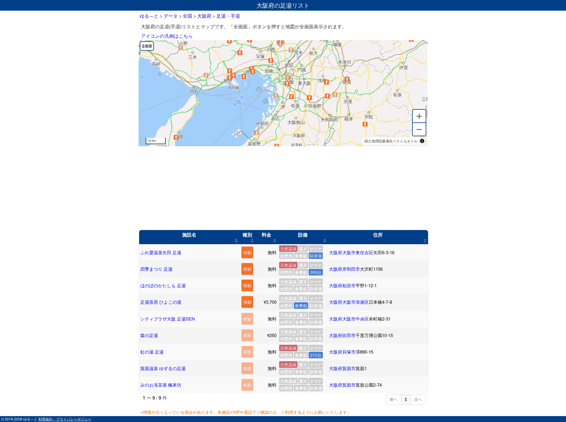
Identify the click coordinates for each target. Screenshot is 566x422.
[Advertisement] (283, 188)
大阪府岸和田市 (344, 269)
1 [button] (406, 399)
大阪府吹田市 (342, 335)
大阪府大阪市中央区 (349, 319)
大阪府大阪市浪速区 (349, 302)
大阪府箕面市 (342, 368)
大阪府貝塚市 (342, 352)
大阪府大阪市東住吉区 (351, 252)
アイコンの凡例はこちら (167, 35)
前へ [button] (393, 399)
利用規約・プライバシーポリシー (64, 418)
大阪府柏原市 (342, 285)
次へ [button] (418, 399)
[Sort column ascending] (236, 240)
